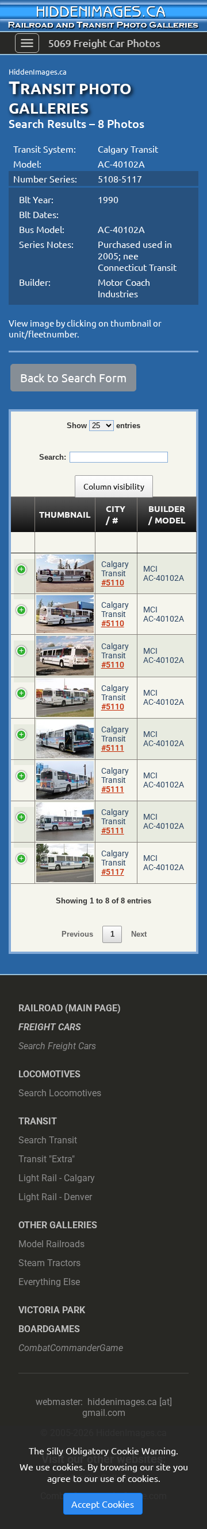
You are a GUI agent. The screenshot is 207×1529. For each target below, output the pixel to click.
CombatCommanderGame (70, 1347)
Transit (37, 1121)
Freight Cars (49, 1027)
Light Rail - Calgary (56, 1178)
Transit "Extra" (46, 1159)
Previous (77, 934)
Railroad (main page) (69, 1008)
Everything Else (49, 1281)
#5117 (112, 871)
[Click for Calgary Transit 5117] (65, 863)
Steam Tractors (49, 1263)
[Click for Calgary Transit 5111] (65, 739)
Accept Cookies (102, 1503)
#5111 (112, 747)
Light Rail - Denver (55, 1197)
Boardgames (49, 1329)
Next (139, 934)
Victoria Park (51, 1310)
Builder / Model (166, 514)
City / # (115, 514)
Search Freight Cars (57, 1046)
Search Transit (47, 1140)
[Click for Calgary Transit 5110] (65, 573)
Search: (52, 457)
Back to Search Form (73, 377)
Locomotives (49, 1074)
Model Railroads (51, 1244)
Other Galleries (57, 1225)
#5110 (112, 582)
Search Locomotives (59, 1093)
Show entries (103, 425)
